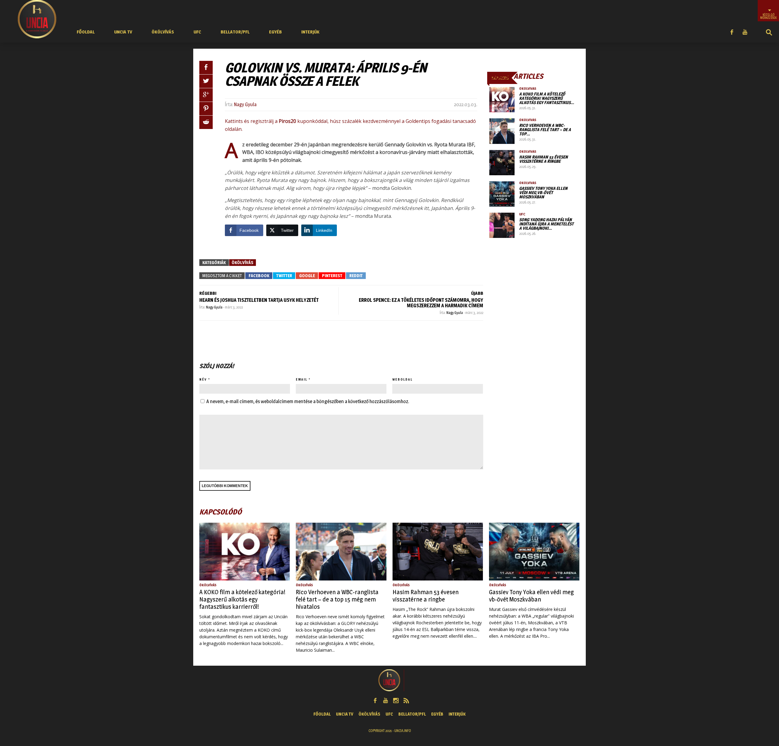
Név (203, 379)
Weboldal (402, 379)
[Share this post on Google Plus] (206, 95)
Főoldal (86, 32)
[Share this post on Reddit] (206, 122)
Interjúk (310, 32)
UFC (197, 32)
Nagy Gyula (245, 104)
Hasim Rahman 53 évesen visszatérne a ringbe (543, 159)
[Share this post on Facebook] (206, 67)
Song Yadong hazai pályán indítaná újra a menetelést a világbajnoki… (546, 224)
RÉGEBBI (207, 293)
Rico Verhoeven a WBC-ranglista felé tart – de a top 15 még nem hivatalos (337, 599)
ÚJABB (477, 293)
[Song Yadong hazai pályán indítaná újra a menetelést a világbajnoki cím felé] (502, 225)
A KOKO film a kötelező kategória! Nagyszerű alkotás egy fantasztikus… (546, 98)
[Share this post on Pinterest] (206, 108)
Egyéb (275, 32)
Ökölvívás (163, 32)
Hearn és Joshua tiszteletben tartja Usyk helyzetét (259, 300)
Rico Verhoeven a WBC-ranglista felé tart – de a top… (545, 129)
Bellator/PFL (235, 32)
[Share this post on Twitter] (206, 81)
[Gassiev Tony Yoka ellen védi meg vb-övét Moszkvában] (502, 194)
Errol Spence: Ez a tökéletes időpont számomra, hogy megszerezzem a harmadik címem (421, 303)
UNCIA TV (123, 32)
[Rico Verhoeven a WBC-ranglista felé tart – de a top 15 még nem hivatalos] (502, 131)
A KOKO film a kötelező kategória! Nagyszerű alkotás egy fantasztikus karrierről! (242, 599)
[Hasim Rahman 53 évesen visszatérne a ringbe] (502, 162)
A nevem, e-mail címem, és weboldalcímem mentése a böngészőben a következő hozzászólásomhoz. (307, 401)
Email (301, 379)
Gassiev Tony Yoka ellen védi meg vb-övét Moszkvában (543, 192)
